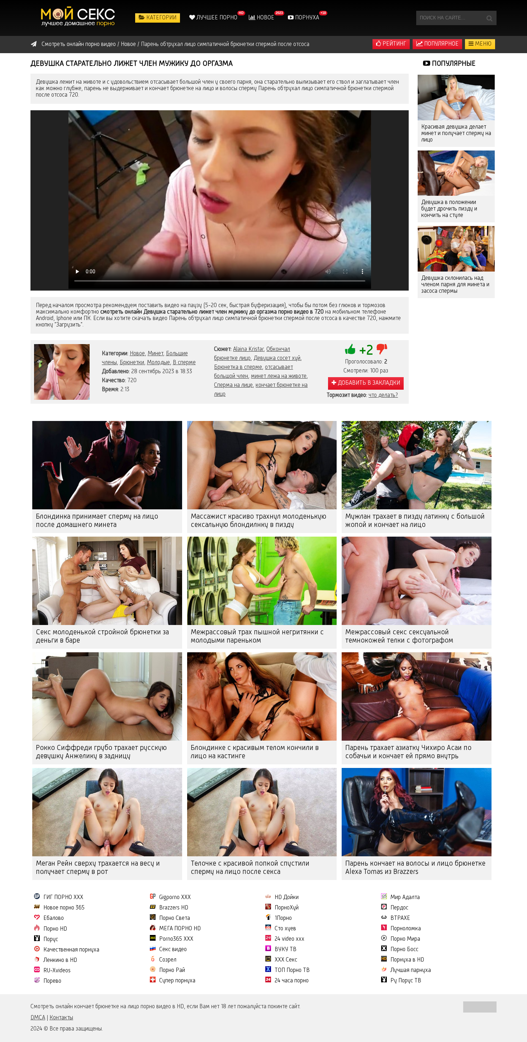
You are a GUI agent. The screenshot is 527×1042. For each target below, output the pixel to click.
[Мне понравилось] (350, 349)
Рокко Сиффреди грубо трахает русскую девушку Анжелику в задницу (101, 752)
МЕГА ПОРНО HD (180, 929)
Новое (264, 18)
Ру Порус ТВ (405, 981)
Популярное (441, 44)
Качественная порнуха (71, 950)
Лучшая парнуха (410, 970)
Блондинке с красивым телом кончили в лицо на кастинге (255, 752)
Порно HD (55, 929)
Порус (50, 940)
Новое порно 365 (64, 908)
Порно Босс (404, 950)
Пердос (399, 908)
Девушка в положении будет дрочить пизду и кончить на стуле (449, 209)
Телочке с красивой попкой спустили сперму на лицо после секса (250, 868)
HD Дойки (287, 897)
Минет (155, 354)
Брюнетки (132, 363)
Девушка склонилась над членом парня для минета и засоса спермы (455, 284)
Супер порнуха (177, 981)
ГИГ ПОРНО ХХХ (63, 897)
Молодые (158, 363)
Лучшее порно (216, 18)
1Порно (283, 918)
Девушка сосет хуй (276, 358)
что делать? (383, 395)
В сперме (184, 363)
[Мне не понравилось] (381, 349)
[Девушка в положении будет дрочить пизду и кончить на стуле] (456, 173)
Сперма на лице (233, 385)
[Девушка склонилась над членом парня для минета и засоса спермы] (456, 249)
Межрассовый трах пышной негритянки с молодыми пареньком (257, 636)
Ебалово (53, 918)
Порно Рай (172, 970)
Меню (483, 44)
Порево (52, 981)
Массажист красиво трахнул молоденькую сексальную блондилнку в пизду (258, 521)
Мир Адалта (405, 897)
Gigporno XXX (175, 897)
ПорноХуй (287, 908)
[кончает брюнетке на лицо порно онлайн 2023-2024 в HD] (78, 18)
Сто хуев (285, 929)
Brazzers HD (173, 908)
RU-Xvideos (57, 971)
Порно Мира (405, 939)
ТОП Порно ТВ (292, 970)
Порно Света (174, 918)
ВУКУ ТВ (285, 950)
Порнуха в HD (407, 960)
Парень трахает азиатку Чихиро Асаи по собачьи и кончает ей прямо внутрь (408, 752)
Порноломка (405, 929)
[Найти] (489, 18)
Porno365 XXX (176, 939)
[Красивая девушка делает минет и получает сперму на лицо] (456, 97)
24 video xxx (289, 939)
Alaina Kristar (248, 349)
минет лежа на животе (279, 376)
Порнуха (306, 18)
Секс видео (173, 950)
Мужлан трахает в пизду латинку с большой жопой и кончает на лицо (415, 521)
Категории (160, 18)
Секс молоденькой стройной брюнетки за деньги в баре (102, 636)
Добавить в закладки (368, 383)
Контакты (61, 1018)
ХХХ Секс (286, 960)
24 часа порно (292, 981)
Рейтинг (393, 44)
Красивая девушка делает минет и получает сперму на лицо (456, 133)
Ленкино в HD (60, 960)
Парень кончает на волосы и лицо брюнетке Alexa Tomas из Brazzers (415, 868)
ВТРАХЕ (400, 918)
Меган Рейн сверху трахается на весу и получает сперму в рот (98, 868)
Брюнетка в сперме (238, 367)
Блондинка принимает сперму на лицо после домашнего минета (97, 521)
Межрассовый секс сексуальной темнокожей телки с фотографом (399, 636)
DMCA (37, 1018)
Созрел (167, 960)
